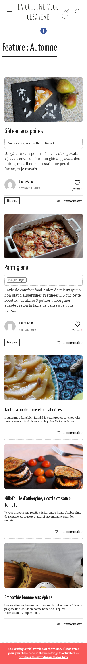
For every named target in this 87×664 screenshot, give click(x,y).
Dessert (49, 143)
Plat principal (16, 280)
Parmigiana (16, 267)
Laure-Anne (26, 182)
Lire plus (12, 200)
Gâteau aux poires (23, 131)
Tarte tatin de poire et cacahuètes (33, 410)
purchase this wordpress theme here (43, 657)
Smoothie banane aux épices (28, 597)
